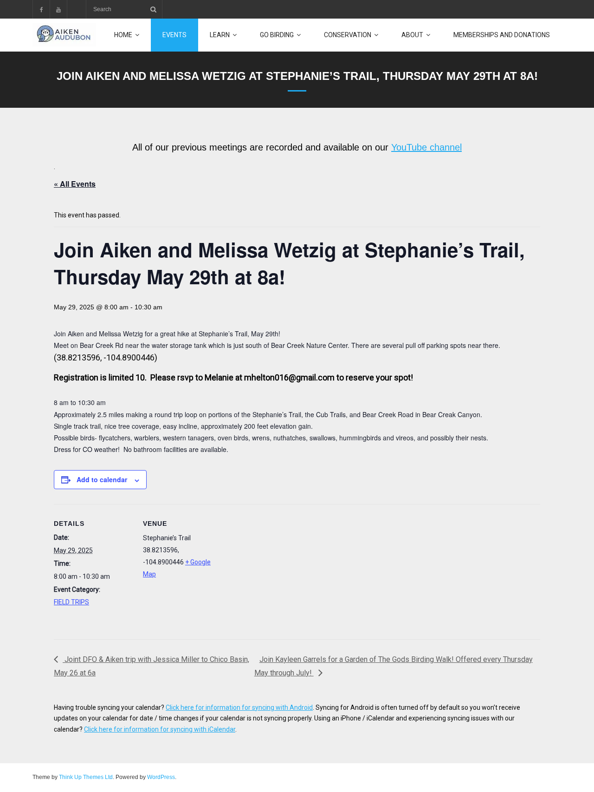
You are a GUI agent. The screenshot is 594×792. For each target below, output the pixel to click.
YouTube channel (426, 147)
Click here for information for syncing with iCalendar (159, 729)
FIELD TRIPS (71, 602)
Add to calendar (102, 479)
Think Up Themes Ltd (86, 777)
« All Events (75, 183)
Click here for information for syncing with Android (239, 707)
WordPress (161, 777)
